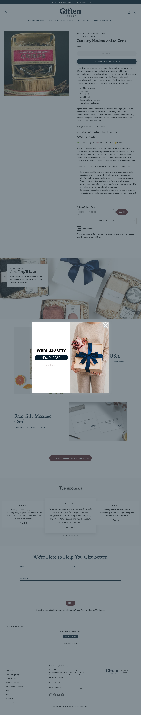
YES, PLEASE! (51, 357)
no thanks (51, 365)
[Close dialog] (105, 325)
